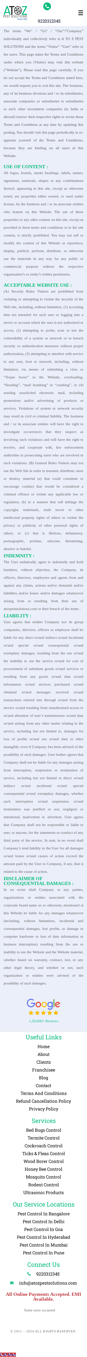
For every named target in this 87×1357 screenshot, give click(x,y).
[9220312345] (47, 6)
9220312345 (49, 21)
